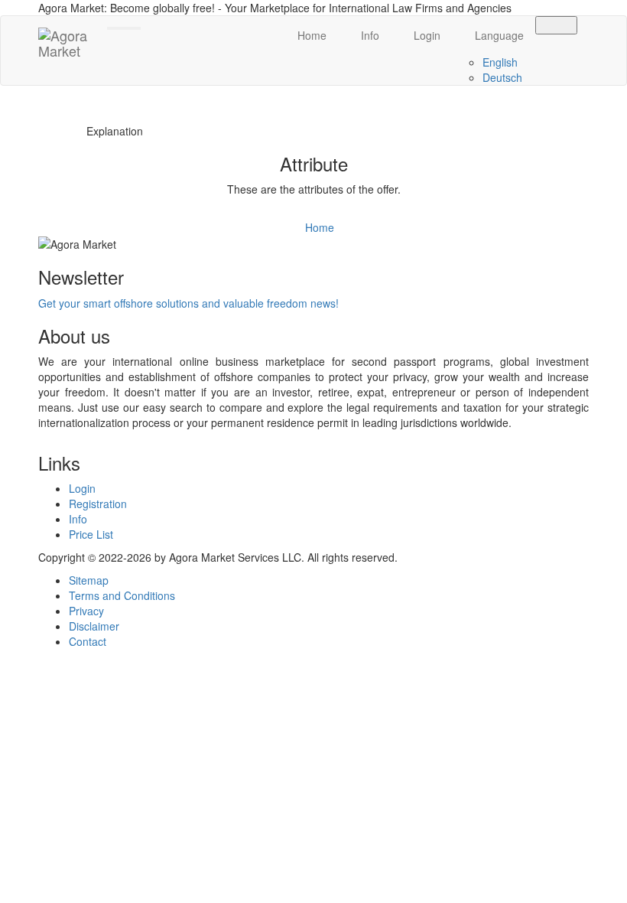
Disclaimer (94, 626)
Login (425, 35)
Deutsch (502, 77)
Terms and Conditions (122, 595)
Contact (87, 641)
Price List (91, 534)
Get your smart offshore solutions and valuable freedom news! (188, 303)
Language (498, 35)
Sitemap (89, 580)
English (500, 62)
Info (368, 35)
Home (310, 35)
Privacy (86, 610)
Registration (98, 503)
